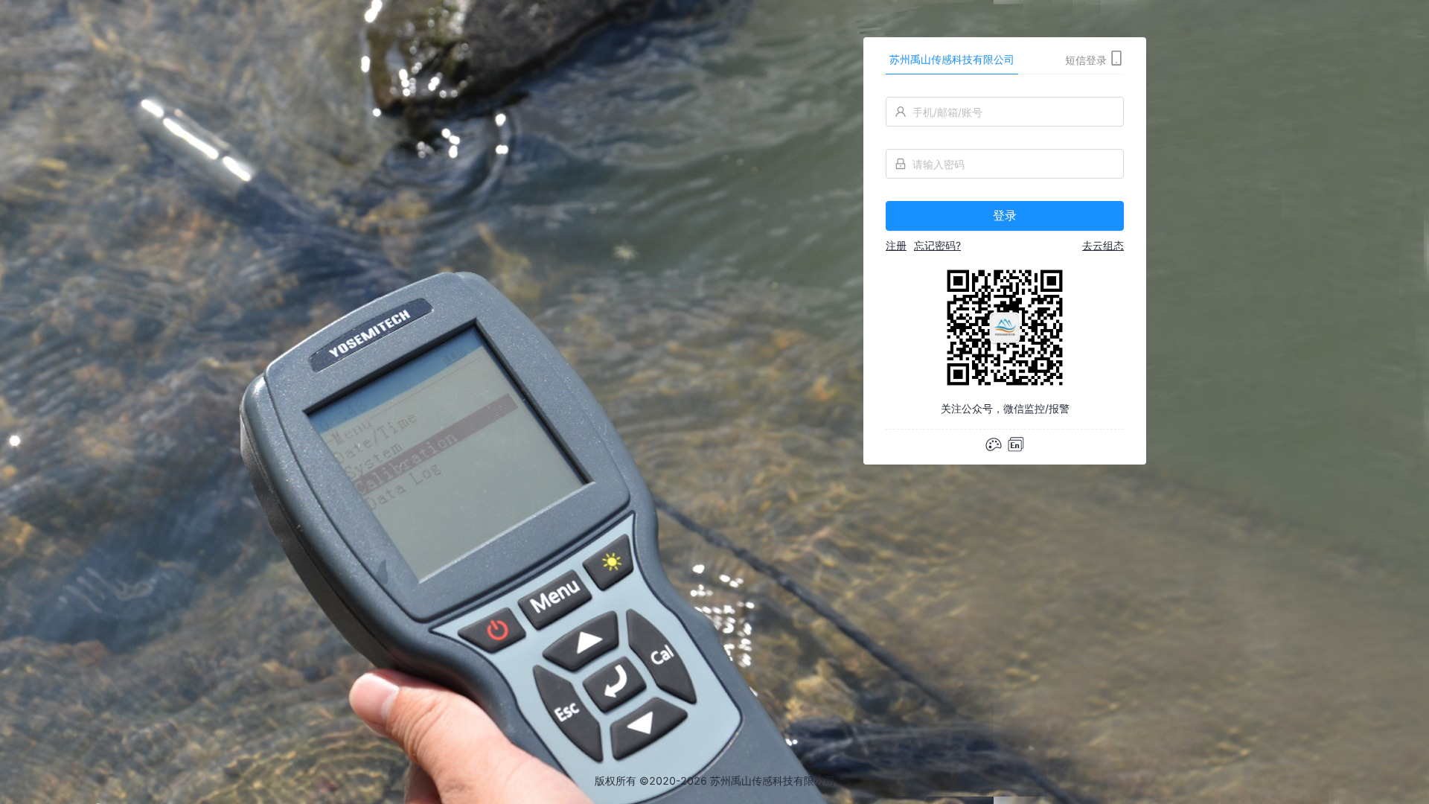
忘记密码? (937, 245)
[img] (1016, 444)
